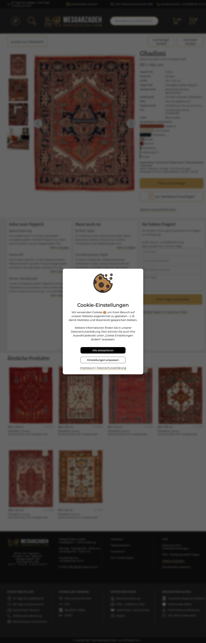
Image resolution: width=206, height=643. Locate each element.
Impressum (87, 367)
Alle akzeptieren (103, 350)
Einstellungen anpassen (103, 360)
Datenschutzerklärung (111, 367)
